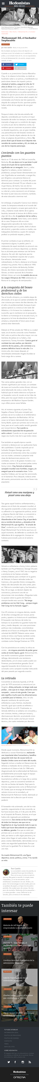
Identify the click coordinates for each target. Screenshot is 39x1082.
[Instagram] (23, 1062)
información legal (11, 1032)
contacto (8, 1041)
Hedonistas (19, 2)
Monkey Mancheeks (6, 745)
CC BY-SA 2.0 (26, 745)
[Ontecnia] (19, 1078)
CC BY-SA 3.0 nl (33, 29)
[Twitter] (9, 1062)
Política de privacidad (12, 1035)
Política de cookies (11, 1038)
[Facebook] (16, 1062)
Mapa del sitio (9, 1046)
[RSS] (30, 1062)
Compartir (8, 64)
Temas (6, 1044)
